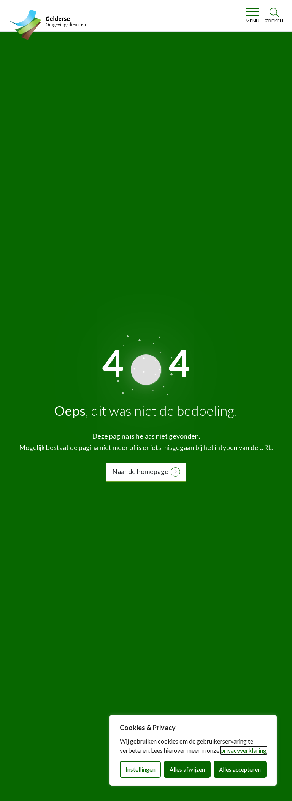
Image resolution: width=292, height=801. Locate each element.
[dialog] (193, 750)
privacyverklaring (244, 750)
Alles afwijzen (187, 769)
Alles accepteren (240, 769)
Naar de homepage (140, 471)
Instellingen (140, 769)
